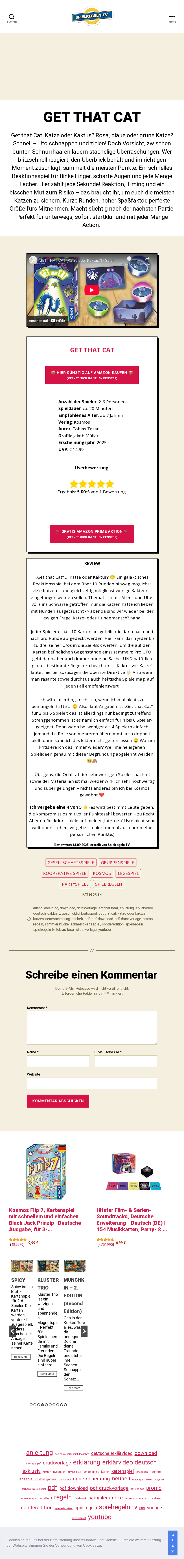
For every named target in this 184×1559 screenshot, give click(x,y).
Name (33, 1052)
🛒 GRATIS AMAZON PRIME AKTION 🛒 (92, 534)
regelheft (45, 1498)
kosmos (155, 1471)
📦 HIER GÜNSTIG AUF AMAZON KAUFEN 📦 (92, 375)
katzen (38, 919)
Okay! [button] (172, 1543)
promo (148, 919)
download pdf (33, 1463)
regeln (38, 924)
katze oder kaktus (132, 913)
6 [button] (50, 1404)
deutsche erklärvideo (112, 1453)
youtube (104, 929)
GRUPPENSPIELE (117, 862)
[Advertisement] (92, 66)
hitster (46, 1471)
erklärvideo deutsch (129, 1462)
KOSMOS (102, 873)
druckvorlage (87, 908)
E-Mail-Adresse (108, 1052)
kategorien (142, 1471)
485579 (17, 1244)
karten (105, 1471)
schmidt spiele (134, 1498)
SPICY (18, 1280)
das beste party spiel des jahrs (72, 1454)
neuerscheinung (57, 919)
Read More (21, 1356)
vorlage (91, 929)
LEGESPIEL (128, 873)
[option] (22, 1311)
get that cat (107, 913)
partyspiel (159, 1479)
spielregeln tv (44, 929)
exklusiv (53, 913)
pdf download (102, 919)
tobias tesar (65, 929)
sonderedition (113, 924)
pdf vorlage (137, 1488)
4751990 (106, 1244)
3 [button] (38, 1404)
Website (33, 1074)
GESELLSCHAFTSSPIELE (71, 862)
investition (59, 1471)
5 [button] (46, 1404)
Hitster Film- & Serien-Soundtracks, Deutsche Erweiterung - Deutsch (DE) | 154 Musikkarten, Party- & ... (131, 1220)
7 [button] (54, 1404)
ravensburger (29, 1498)
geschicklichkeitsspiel (79, 913)
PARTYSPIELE (75, 884)
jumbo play (74, 1472)
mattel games (46, 1479)
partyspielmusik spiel (34, 1489)
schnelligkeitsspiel (85, 924)
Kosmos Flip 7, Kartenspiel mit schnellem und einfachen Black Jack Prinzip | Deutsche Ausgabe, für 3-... (45, 1220)
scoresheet (153, 1498)
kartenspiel (123, 1471)
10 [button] (65, 1404)
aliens (38, 908)
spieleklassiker (64, 1508)
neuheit (77, 919)
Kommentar (37, 1008)
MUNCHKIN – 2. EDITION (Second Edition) (74, 1295)
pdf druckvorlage (128, 919)
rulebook (80, 1498)
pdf (87, 919)
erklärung (127, 908)
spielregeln (134, 924)
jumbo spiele (91, 1471)
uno (142, 1508)
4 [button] (42, 1404)
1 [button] (31, 1404)
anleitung (51, 908)
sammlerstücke (57, 924)
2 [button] (34, 1404)
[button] (103, 1546)
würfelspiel (79, 1518)
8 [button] (57, 1404)
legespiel (26, 1479)
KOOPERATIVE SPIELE (64, 873)
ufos (79, 929)
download (67, 908)
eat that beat (108, 908)
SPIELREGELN (108, 884)
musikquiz (65, 1479)
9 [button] (61, 1404)
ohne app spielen (142, 1479)
